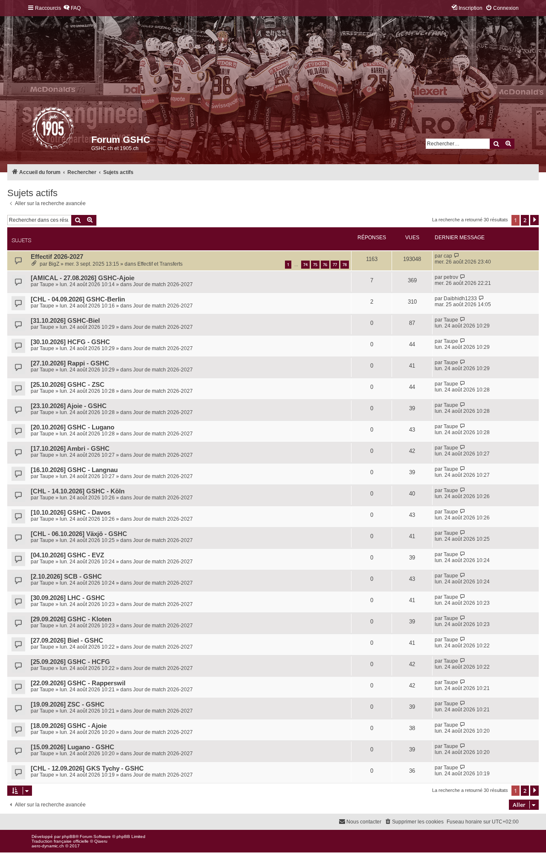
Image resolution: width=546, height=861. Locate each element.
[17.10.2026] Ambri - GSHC (70, 448)
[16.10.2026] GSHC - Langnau (74, 470)
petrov (451, 277)
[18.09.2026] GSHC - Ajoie (69, 725)
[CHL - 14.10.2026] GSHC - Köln (78, 491)
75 (315, 264)
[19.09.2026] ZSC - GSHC (68, 704)
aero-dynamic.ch (48, 846)
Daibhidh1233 (460, 298)
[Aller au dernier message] (456, 256)
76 (325, 264)
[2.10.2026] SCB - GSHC (66, 576)
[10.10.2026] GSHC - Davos (70, 512)
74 (305, 264)
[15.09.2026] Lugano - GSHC (72, 747)
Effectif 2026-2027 (57, 256)
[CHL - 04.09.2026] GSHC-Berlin (78, 299)
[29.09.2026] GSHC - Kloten (71, 619)
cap (448, 256)
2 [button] (524, 220)
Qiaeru (100, 841)
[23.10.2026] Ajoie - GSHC (69, 406)
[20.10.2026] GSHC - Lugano (72, 427)
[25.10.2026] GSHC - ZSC (68, 384)
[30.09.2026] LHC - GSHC (68, 597)
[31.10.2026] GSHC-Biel (65, 320)
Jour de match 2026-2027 (163, 284)
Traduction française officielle (60, 841)
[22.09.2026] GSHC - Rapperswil (78, 683)
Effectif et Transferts (160, 264)
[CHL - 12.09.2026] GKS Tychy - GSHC (87, 768)
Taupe (47, 284)
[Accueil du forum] (32, 130)
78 (345, 264)
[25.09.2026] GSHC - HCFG (70, 661)
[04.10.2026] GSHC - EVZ (67, 555)
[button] (534, 220)
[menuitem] (72, 8)
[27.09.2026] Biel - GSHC (67, 640)
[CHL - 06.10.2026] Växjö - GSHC (79, 534)
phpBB (69, 836)
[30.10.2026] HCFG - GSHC (70, 342)
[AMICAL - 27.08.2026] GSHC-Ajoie (82, 278)
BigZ (54, 264)
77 (335, 264)
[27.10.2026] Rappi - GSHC (70, 363)
